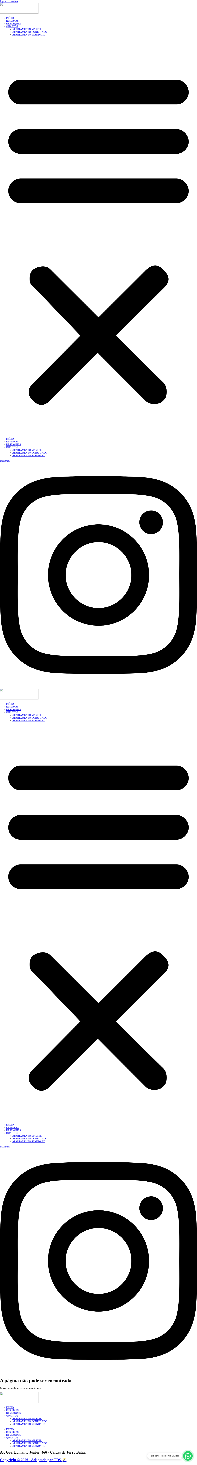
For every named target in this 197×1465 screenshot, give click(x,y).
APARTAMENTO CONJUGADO (29, 32)
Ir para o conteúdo (9, 1)
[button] (98, 237)
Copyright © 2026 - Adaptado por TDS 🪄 (33, 1460)
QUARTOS (12, 26)
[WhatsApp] (188, 1456)
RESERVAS (12, 20)
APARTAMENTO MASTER (27, 29)
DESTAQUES (13, 23)
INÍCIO (10, 18)
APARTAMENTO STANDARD (28, 34)
